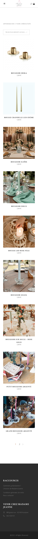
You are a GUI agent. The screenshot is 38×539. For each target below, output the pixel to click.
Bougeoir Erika (19, 73)
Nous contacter (8, 495)
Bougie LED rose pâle (19, 251)
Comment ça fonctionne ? (12, 486)
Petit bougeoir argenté (19, 387)
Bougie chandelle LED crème (19, 117)
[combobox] (16, 32)
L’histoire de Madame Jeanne (13, 489)
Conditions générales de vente (13, 493)
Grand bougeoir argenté (19, 431)
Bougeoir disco (19, 206)
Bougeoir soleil (19, 295)
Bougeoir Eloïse (19, 162)
